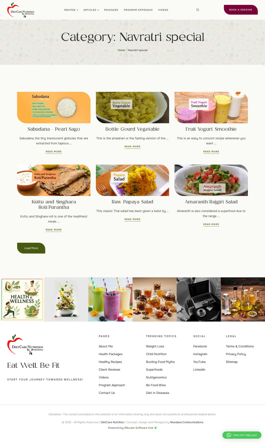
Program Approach (112, 385)
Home (121, 50)
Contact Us (107, 393)
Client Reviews (109, 370)
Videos (104, 377)
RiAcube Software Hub (138, 428)
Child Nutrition (156, 354)
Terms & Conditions (240, 346)
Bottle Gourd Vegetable (132, 129)
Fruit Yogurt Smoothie (211, 129)
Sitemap (232, 362)
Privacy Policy (236, 354)
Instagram (200, 354)
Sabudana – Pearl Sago (54, 129)
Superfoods (154, 370)
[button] (77, 10)
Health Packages (111, 354)
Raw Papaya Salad (132, 202)
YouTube (199, 362)
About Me (106, 346)
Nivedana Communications (186, 422)
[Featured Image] (53, 107)
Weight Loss (155, 346)
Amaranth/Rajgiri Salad (211, 202)
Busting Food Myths (160, 362)
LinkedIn (199, 370)
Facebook (200, 346)
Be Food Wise (156, 385)
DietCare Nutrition (112, 422)
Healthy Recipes (110, 362)
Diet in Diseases (157, 393)
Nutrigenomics (156, 377)
